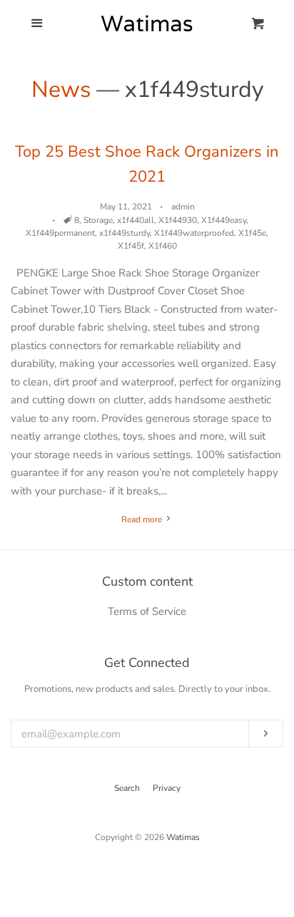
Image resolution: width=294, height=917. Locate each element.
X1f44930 (177, 220)
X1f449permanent (60, 233)
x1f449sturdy (124, 233)
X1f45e (252, 233)
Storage (98, 220)
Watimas (183, 837)
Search (127, 788)
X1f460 (162, 246)
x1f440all (135, 220)
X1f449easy (223, 220)
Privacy (167, 788)
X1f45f (131, 246)
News (61, 89)
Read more (142, 519)
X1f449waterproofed (194, 233)
